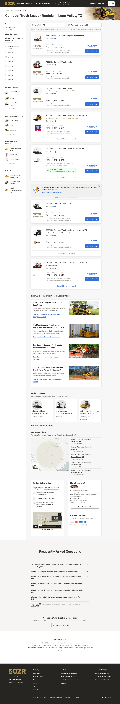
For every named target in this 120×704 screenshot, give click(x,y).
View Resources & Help (60, 625)
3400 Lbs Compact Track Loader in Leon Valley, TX (66, 263)
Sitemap (76, 697)
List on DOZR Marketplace (103, 676)
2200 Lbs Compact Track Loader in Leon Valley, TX (66, 148)
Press (34, 680)
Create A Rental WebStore (103, 680)
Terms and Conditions (55, 697)
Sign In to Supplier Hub (102, 673)
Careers (35, 683)
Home (7, 10)
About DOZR (36, 673)
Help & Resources (38, 676)
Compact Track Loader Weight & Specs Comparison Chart (47, 316)
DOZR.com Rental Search (69, 673)
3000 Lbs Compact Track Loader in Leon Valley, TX (66, 230)
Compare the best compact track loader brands (47, 380)
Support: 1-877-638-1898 (63, 4)
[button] (14, 40)
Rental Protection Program (69, 680)
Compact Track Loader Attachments (46, 337)
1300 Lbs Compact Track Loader (59, 62)
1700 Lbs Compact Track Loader (59, 88)
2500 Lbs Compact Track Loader (59, 204)
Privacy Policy (68, 697)
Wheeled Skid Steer (40, 412)
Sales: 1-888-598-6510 (64, 2)
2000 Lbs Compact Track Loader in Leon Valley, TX (66, 115)
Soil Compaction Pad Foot (89, 412)
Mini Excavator (64, 412)
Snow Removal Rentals (68, 676)
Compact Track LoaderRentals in (81, 440)
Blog (34, 686)
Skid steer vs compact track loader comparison (46, 358)
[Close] (99, 186)
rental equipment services (51, 489)
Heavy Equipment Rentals (18, 10)
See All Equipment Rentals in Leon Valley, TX (43, 425)
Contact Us (36, 690)
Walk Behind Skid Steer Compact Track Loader (65, 36)
